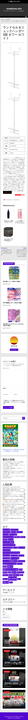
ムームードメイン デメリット (9, 563)
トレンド (21, 555)
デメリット (6, 555)
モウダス (19, 563)
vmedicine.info (14, 8)
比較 (14, 572)
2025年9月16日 (7, 284)
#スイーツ (5, 534)
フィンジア (15, 558)
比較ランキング (20, 572)
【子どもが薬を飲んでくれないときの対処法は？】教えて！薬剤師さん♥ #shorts (13, 642)
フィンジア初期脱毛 (10, 561)
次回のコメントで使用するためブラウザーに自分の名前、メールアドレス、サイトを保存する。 (14, 402)
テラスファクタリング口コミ (11, 552)
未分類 (18, 42)
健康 (4, 566)
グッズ (15, 547)
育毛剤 (16, 575)
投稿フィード (6, 614)
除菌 (5, 582)
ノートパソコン (6, 558)
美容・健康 (7, 638)
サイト (15, 394)
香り (10, 582)
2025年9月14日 (7, 328)
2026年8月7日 (8, 707)
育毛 (10, 575)
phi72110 (6, 42)
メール (5, 394)
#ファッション (13, 534)
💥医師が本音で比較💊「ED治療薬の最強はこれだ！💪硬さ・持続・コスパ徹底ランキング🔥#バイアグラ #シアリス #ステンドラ (14, 501)
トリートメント (14, 555)
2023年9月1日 (13, 42)
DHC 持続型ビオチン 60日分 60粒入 (12, 302)
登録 (4, 611)
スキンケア (22, 547)
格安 (9, 572)
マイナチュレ (21, 561)
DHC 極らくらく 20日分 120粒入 (11, 281)
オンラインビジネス (7, 547)
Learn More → (14, 349)
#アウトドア (6, 529)
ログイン (5, 613)
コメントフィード (7, 616)
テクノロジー (6, 550)
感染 (10, 566)
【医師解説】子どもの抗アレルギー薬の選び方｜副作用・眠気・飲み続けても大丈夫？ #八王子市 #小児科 (14, 473)
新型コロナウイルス (10, 569)
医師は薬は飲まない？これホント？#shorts (13, 494)
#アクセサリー (14, 529)
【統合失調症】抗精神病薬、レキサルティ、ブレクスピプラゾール (13, 683)
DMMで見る (7, 192)
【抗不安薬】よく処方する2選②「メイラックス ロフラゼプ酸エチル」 (14, 663)
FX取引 (5, 539)
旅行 (20, 569)
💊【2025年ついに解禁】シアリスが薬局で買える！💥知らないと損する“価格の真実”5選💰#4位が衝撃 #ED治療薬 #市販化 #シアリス (14, 509)
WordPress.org (6, 617)
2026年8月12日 (8, 645)
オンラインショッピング (9, 545)
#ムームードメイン (8, 537)
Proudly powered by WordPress (11, 716)
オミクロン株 (8, 542)
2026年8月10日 (8, 665)
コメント (6, 368)
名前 (4, 388)
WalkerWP (17, 718)
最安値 (5, 572)
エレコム (10, 539)
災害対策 (5, 575)
